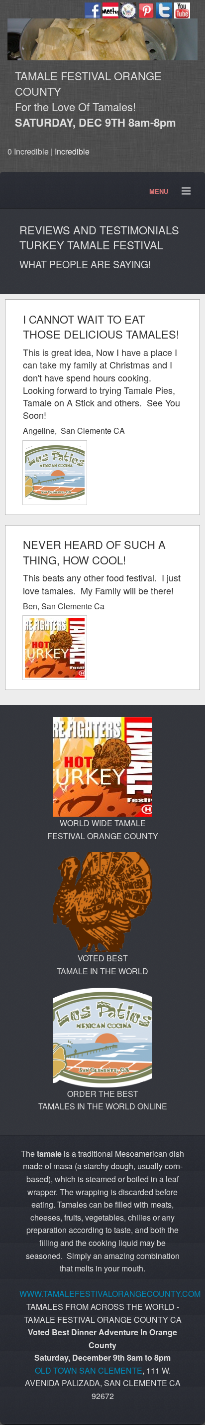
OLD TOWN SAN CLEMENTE (88, 1370)
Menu (181, 191)
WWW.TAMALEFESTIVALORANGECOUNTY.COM (110, 1293)
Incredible (72, 151)
